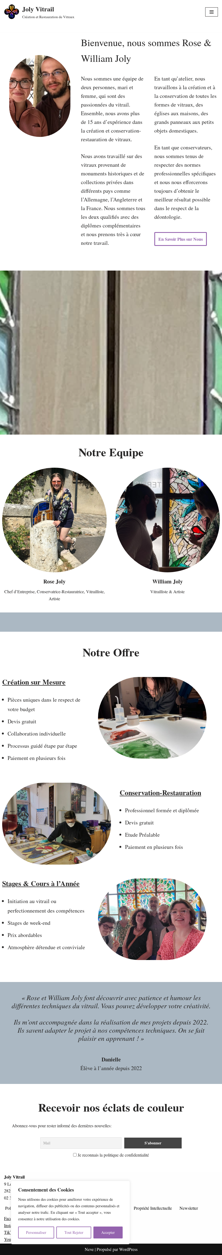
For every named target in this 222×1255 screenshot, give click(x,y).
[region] (70, 1212)
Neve (89, 1249)
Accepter (108, 1232)
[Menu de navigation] (211, 12)
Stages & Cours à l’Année (41, 883)
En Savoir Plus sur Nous (180, 239)
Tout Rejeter (73, 1232)
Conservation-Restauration (160, 792)
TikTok (10, 1232)
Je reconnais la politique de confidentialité (113, 1155)
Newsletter (188, 1208)
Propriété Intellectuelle (153, 1208)
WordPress (128, 1249)
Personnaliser (36, 1232)
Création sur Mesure (34, 682)
